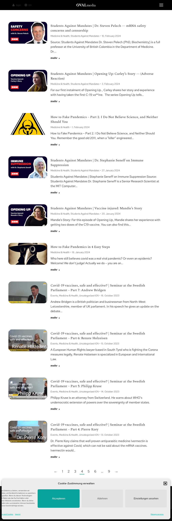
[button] (165, 483)
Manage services (157, 514)
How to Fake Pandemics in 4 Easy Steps (80, 246)
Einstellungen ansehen (146, 498)
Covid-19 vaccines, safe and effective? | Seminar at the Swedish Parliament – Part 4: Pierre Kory (98, 427)
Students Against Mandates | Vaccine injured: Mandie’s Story (96, 208)
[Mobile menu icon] (161, 5)
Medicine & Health (60, 35)
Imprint (17, 514)
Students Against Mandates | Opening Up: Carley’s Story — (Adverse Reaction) (102, 76)
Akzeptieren (58, 498)
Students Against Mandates (85, 35)
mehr (54, 58)
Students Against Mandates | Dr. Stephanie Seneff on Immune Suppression (97, 163)
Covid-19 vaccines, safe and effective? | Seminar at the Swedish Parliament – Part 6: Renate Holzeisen (98, 336)
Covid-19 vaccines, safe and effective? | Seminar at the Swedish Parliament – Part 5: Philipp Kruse (98, 384)
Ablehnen (102, 498)
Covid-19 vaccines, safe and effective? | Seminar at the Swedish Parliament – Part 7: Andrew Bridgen (98, 288)
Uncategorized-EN (89, 295)
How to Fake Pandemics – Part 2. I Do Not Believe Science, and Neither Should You (104, 119)
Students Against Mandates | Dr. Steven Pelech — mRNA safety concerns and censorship (98, 28)
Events (54, 295)
